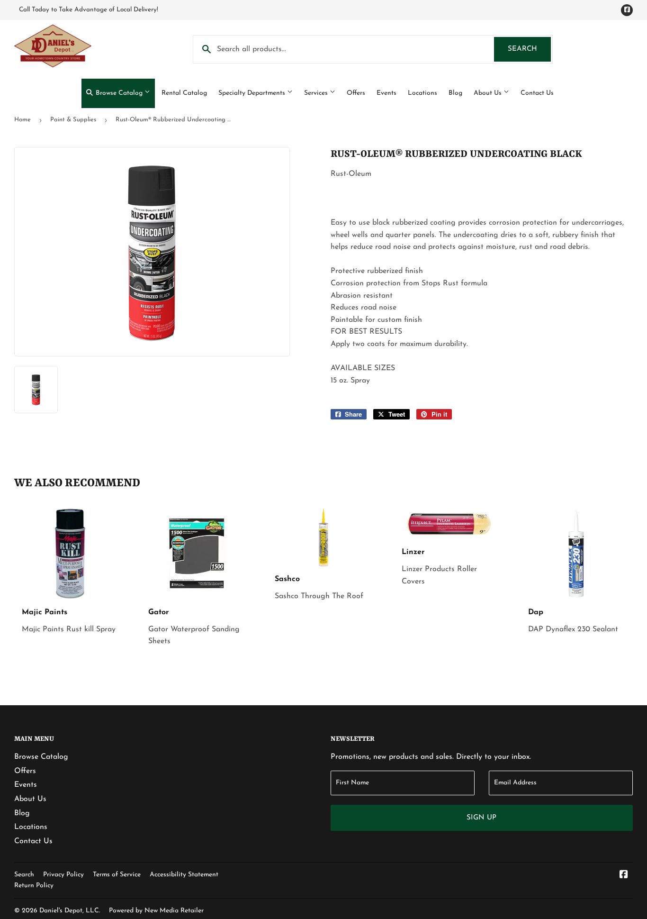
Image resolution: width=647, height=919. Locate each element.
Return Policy (34, 886)
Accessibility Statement (184, 875)
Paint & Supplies (73, 120)
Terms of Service (117, 875)
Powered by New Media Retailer (156, 911)
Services (317, 93)
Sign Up (481, 817)
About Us (488, 93)
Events (386, 93)
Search (529, 49)
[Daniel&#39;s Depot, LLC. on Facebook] (624, 876)
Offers (356, 93)
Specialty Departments (252, 93)
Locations (422, 93)
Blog (455, 93)
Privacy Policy (63, 875)
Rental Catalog (184, 93)
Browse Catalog (119, 93)
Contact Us (537, 93)
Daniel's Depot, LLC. (69, 911)
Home (22, 120)
